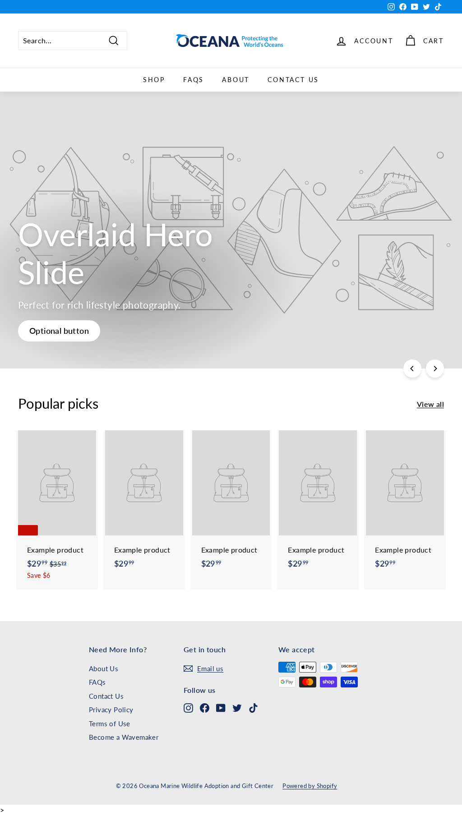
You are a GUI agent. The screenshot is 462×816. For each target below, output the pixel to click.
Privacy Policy (111, 709)
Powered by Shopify (309, 785)
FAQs (193, 79)
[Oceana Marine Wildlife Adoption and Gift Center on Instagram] (188, 707)
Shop (154, 79)
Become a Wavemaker (123, 737)
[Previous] (412, 369)
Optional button (59, 331)
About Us (103, 668)
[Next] (435, 369)
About (235, 79)
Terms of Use (109, 723)
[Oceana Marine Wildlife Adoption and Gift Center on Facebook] (204, 707)
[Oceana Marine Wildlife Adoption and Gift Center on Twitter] (237, 707)
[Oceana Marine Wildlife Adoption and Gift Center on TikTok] (253, 707)
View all (430, 404)
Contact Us (293, 79)
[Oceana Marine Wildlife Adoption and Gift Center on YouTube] (221, 707)
